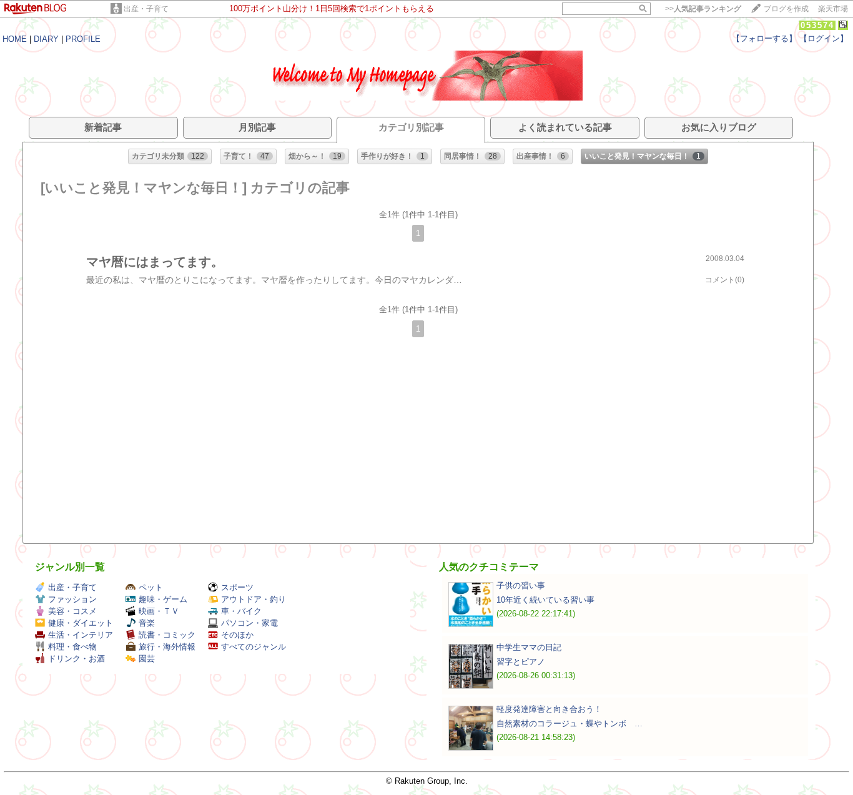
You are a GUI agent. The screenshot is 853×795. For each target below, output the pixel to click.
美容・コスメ (72, 611)
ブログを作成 (786, 8)
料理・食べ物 (72, 646)
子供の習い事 (520, 585)
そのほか (237, 634)
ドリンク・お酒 (76, 658)
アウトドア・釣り (253, 599)
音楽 (147, 623)
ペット (151, 587)
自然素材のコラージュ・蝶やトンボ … (569, 723)
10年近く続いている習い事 (545, 600)
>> (703, 8)
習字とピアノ (520, 661)
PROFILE (83, 39)
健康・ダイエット (80, 623)
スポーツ (237, 587)
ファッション (72, 599)
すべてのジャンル (253, 646)
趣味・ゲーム (163, 599)
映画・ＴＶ (159, 611)
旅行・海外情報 (167, 646)
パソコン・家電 (249, 623)
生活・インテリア (80, 634)
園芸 (147, 658)
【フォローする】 (764, 38)
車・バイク (241, 611)
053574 (817, 25)
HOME (14, 39)
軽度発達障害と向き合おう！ (549, 709)
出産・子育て (146, 8)
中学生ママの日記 (528, 647)
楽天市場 (833, 8)
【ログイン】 (823, 38)
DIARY (46, 39)
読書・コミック (167, 634)
